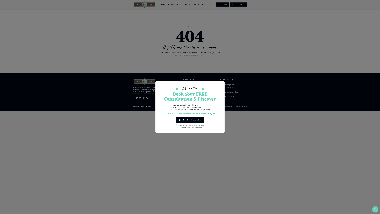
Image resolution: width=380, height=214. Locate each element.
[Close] (221, 84)
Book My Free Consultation (190, 120)
